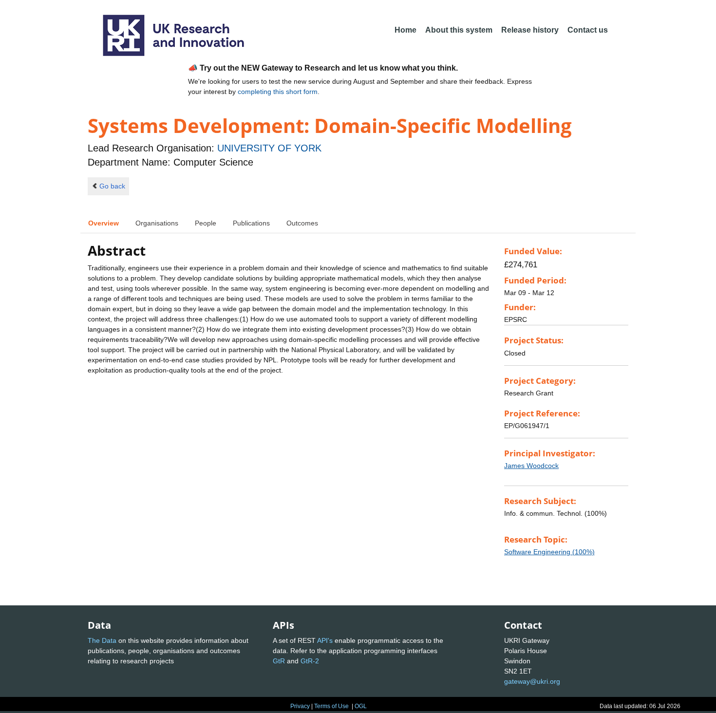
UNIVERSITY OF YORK (269, 148)
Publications (251, 223)
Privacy (300, 706)
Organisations (156, 223)
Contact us (587, 30)
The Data (102, 640)
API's (325, 640)
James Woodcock (531, 465)
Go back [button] (112, 186)
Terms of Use (331, 706)
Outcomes (302, 223)
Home (405, 30)
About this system (458, 30)
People (205, 223)
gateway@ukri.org (532, 681)
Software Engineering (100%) (549, 552)
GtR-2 (310, 661)
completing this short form (278, 91)
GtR (279, 661)
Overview (103, 223)
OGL (361, 706)
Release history (530, 30)
